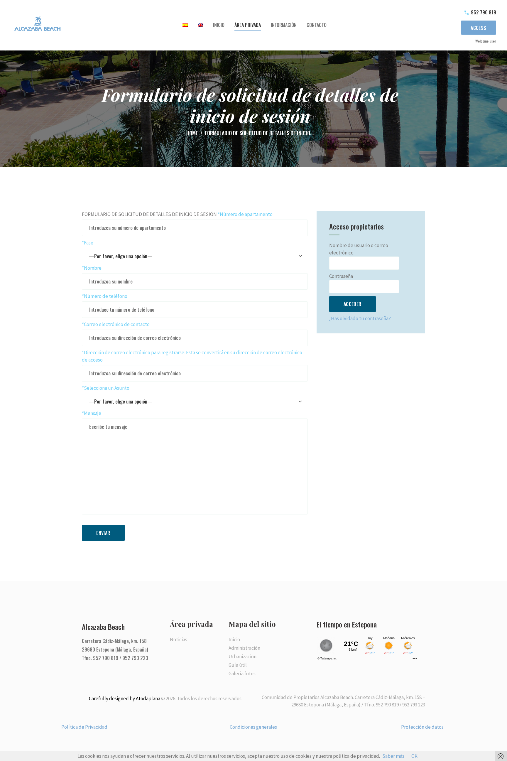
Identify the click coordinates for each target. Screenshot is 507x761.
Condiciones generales (253, 727)
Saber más (393, 756)
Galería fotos (242, 673)
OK (414, 756)
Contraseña (341, 276)
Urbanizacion (242, 656)
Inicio (234, 639)
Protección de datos (422, 727)
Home (192, 133)
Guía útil (238, 665)
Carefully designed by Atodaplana (124, 698)
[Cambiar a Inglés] (200, 25)
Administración (244, 648)
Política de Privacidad (84, 727)
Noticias (178, 639)
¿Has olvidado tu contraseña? (360, 318)
